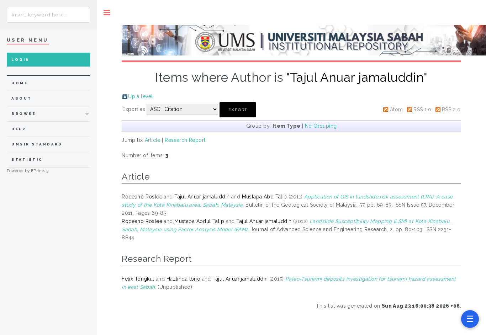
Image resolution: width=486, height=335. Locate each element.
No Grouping (321, 126)
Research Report (185, 140)
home (19, 83)
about (21, 98)
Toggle (107, 12)
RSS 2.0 (451, 109)
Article (152, 140)
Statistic (27, 159)
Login (20, 60)
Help (18, 129)
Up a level (140, 96)
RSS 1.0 (422, 109)
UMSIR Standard (37, 144)
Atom (396, 109)
